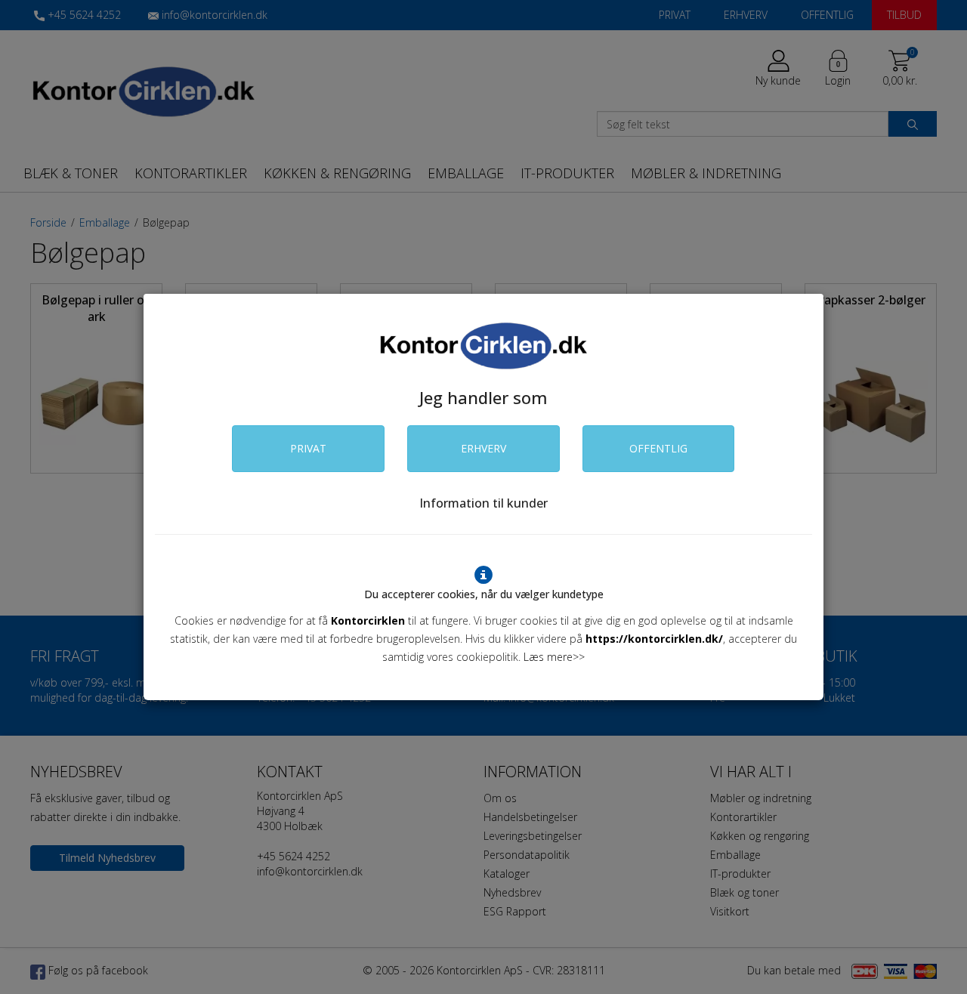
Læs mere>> (554, 657)
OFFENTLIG (658, 448)
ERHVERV (483, 448)
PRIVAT (308, 448)
